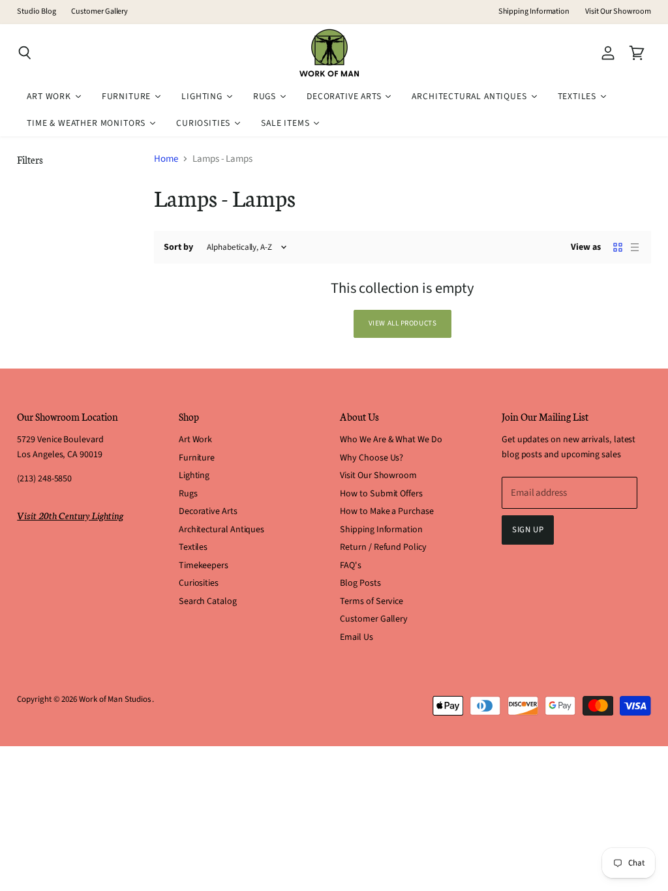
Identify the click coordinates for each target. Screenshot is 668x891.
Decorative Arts (208, 511)
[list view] (634, 247)
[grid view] (617, 247)
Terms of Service (371, 601)
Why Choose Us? (371, 457)
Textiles (193, 547)
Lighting (194, 475)
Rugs (188, 493)
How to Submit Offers (381, 493)
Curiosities (199, 583)
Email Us (356, 637)
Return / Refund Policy (383, 547)
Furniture (197, 457)
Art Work (195, 439)
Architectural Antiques (221, 529)
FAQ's (350, 565)
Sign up (528, 530)
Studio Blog (36, 11)
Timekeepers (203, 565)
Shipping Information (534, 11)
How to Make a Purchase (386, 511)
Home (166, 158)
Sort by (178, 247)
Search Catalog (208, 601)
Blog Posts (360, 583)
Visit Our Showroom (618, 11)
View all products (403, 323)
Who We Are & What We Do (391, 439)
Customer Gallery (99, 11)
